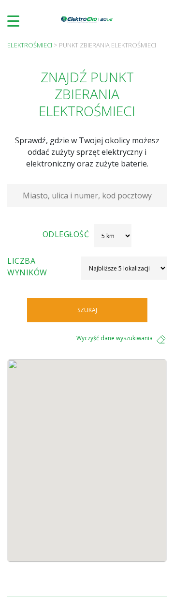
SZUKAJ (87, 310)
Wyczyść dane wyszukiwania (114, 338)
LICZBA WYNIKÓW (27, 267)
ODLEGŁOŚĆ (66, 234)
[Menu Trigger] (13, 20)
